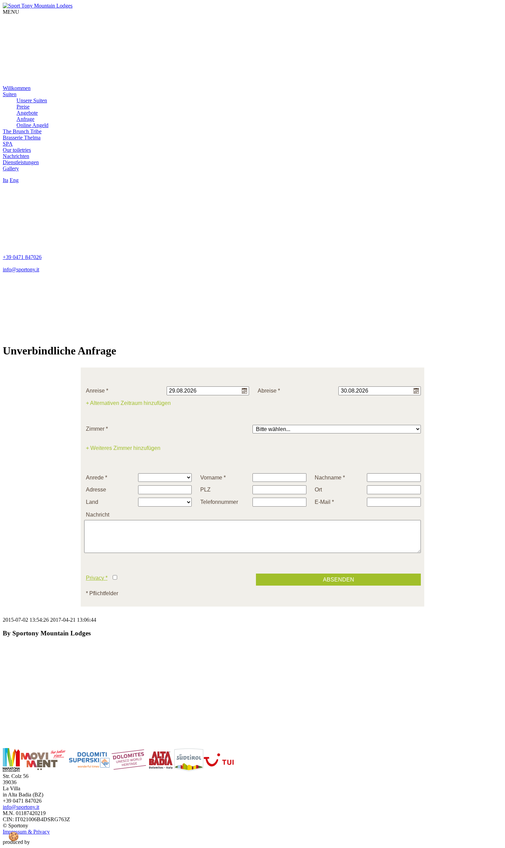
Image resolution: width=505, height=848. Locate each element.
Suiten (9, 94)
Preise (23, 107)
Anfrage (25, 119)
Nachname (330, 477)
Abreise (269, 391)
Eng (14, 180)
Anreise (97, 391)
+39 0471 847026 (22, 257)
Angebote (27, 113)
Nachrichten (16, 156)
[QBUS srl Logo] (44, 842)
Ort (318, 490)
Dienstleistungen (21, 162)
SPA (8, 144)
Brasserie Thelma (22, 137)
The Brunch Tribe (22, 131)
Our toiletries (17, 150)
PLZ (205, 490)
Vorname (213, 477)
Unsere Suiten (31, 100)
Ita (5, 180)
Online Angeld (32, 125)
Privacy (97, 578)
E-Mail (324, 502)
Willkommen (17, 88)
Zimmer (97, 429)
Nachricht (97, 515)
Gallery (11, 168)
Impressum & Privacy (26, 832)
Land (92, 502)
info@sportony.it (21, 269)
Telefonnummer (219, 502)
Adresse (96, 490)
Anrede (96, 477)
